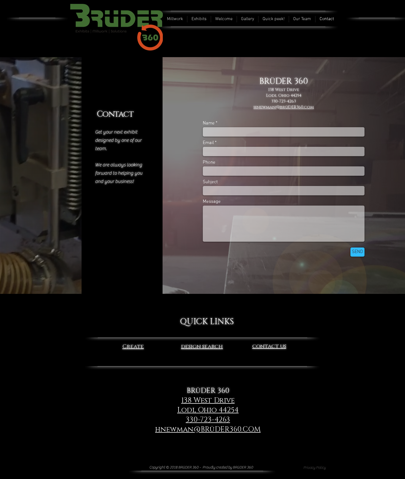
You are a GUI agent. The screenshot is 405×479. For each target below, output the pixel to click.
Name (209, 123)
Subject (210, 182)
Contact (115, 114)
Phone (209, 162)
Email (208, 143)
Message (212, 201)
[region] (133, 328)
